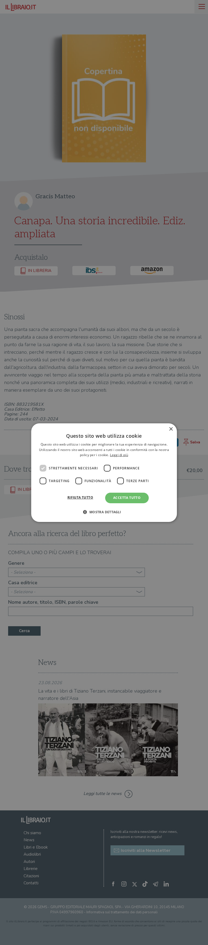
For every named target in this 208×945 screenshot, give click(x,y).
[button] (104, 512)
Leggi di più (119, 455)
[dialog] (104, 472)
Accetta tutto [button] (127, 497)
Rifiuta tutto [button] (80, 497)
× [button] (171, 429)
